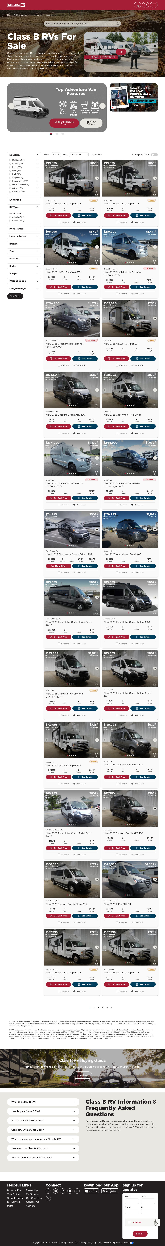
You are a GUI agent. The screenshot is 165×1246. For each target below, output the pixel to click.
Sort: (65, 154)
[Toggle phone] (137, 5)
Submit (140, 1233)
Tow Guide (13, 1194)
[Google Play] (110, 1190)
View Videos (91, 123)
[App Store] (91, 1190)
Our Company (34, 1198)
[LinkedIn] (77, 1191)
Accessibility (108, 1243)
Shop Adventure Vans (64, 122)
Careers (30, 1205)
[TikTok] (62, 1191)
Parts (10, 1205)
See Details (87, 215)
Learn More (82, 1075)
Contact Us (32, 1201)
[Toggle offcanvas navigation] (154, 5)
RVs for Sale (21, 15)
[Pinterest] (48, 1198)
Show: (47, 154)
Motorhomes (36, 15)
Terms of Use (72, 1243)
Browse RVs (14, 1190)
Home (10, 15)
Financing (32, 1190)
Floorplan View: (141, 154)
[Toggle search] (145, 5)
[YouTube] (69, 1191)
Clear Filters (15, 296)
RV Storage (32, 1194)
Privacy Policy (86, 1243)
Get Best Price (60, 215)
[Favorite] (96, 193)
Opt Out (97, 1243)
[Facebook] (48, 1191)
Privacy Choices (123, 1243)
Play (120, 51)
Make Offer (60, 566)
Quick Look (81, 222)
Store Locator (15, 1198)
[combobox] (56, 154)
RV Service (13, 1201)
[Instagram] (55, 1191)
